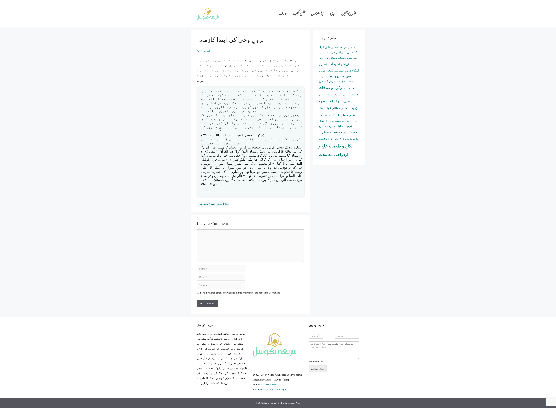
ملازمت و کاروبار (345, 139)
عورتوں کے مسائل (327, 121)
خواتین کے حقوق (327, 81)
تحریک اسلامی (344, 57)
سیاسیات (352, 94)
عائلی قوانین (331, 108)
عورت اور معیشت (342, 121)
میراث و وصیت (329, 138)
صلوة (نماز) (334, 101)
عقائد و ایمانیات (324, 115)
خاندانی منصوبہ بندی (344, 81)
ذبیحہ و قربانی (349, 88)
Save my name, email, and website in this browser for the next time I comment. (240, 292)
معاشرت (336, 132)
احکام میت (350, 47)
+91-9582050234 (270, 384)
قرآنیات (348, 126)
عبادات (334, 115)
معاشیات (324, 132)
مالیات (339, 126)
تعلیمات (334, 64)
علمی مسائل (354, 121)
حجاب (343, 76)
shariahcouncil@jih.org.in (273, 389)
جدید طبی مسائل (335, 70)
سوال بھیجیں (317, 368)
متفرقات (330, 126)
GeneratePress (293, 403)
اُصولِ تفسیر (346, 53)
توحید (346, 71)
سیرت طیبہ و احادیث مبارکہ (336, 95)
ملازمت (355, 139)
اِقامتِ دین (324, 52)
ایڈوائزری (317, 13)
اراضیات (343, 48)
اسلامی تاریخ (203, 50)
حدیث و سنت (323, 76)
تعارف (283, 13)
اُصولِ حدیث (335, 52)
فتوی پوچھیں (348, 13)
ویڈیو (333, 13)
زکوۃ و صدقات (330, 87)
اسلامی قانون (331, 47)
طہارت (343, 108)
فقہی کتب (299, 13)
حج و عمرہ (334, 76)
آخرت (355, 58)
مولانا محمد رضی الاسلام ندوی (213, 204)
